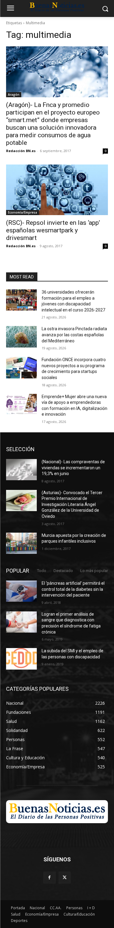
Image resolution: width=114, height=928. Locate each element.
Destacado (63, 570)
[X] (65, 877)
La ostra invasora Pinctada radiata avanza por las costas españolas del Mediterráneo (74, 334)
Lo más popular (94, 570)
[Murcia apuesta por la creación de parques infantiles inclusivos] (21, 543)
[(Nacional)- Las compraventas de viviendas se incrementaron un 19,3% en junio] (21, 469)
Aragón (13, 94)
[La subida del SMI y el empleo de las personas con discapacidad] (21, 658)
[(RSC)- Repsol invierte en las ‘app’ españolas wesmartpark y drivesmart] (57, 190)
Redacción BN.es (21, 150)
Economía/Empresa (22, 212)
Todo (41, 570)
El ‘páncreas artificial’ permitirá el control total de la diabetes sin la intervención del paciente (73, 589)
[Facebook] (49, 877)
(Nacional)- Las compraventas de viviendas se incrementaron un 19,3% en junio (73, 467)
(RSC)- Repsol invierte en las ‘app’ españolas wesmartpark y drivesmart (53, 230)
